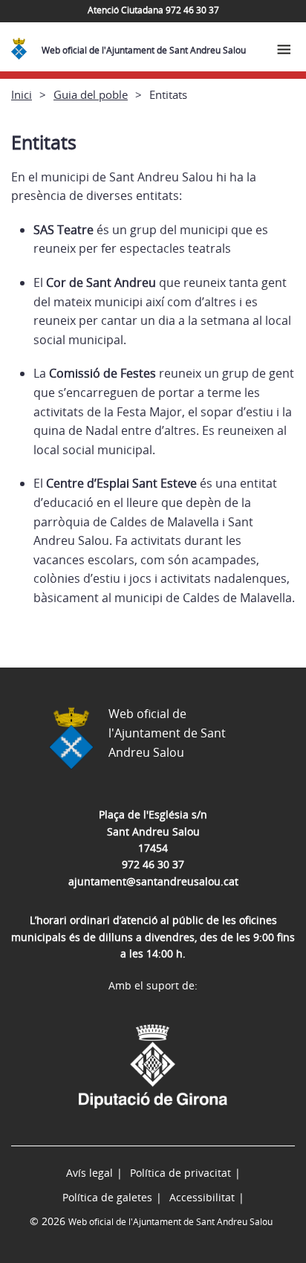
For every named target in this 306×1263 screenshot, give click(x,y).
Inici (21, 94)
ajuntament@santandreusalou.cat (153, 881)
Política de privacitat (180, 1173)
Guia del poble (90, 94)
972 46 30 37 (153, 864)
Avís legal (89, 1173)
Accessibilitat (202, 1197)
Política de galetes (107, 1197)
